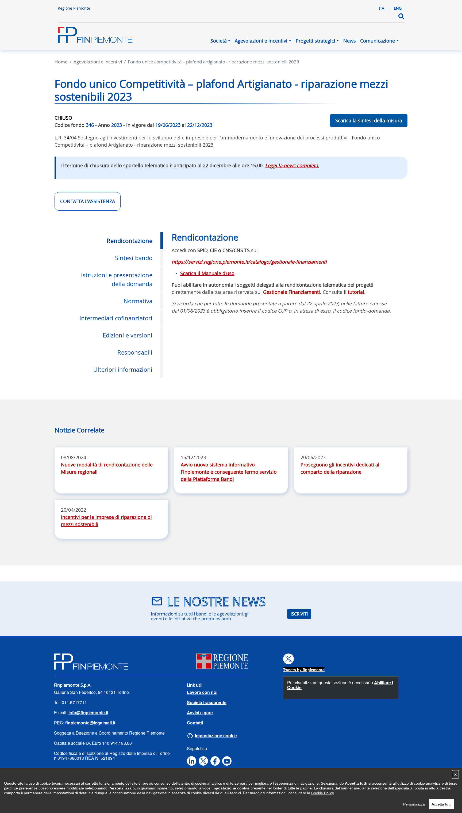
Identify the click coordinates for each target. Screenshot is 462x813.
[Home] (95, 37)
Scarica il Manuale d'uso (207, 273)
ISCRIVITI (299, 614)
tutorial (356, 292)
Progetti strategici (315, 40)
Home (61, 62)
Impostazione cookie (216, 735)
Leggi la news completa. (292, 165)
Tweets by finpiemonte (304, 669)
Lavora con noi (202, 692)
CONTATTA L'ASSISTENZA (87, 201)
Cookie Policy (322, 793)
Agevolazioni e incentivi (261, 40)
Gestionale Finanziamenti (291, 292)
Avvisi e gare (200, 712)
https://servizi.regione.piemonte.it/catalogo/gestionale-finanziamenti (249, 262)
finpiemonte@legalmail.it (90, 723)
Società (218, 40)
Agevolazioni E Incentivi (98, 62)
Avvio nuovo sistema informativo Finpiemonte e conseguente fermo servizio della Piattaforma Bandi (229, 471)
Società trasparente (206, 702)
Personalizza (414, 804)
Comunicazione (377, 40)
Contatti (195, 723)
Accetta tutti (441, 804)
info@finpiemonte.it (88, 712)
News (349, 40)
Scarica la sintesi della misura (368, 120)
